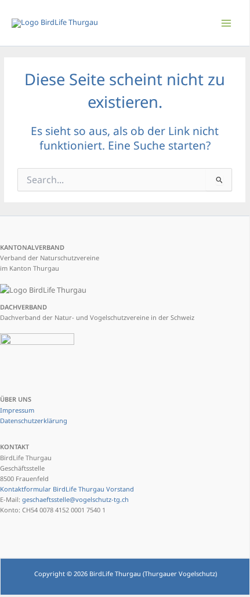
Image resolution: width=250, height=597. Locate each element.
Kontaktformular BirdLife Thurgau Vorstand (67, 489)
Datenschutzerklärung (33, 420)
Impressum (17, 410)
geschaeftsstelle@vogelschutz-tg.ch (75, 499)
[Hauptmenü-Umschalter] (226, 23)
